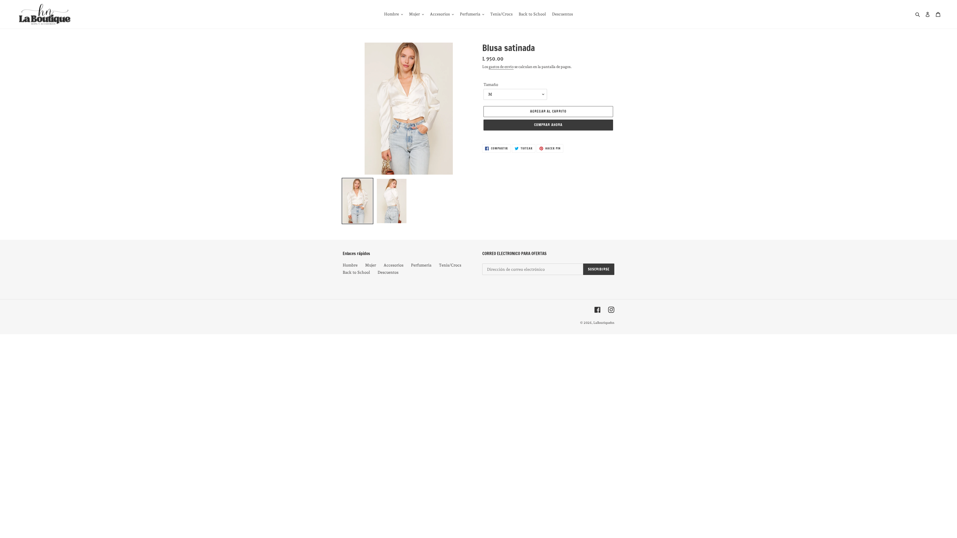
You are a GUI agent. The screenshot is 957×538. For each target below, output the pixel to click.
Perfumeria (421, 265)
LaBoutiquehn (603, 323)
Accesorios (393, 265)
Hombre (350, 265)
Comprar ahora (548, 124)
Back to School (356, 272)
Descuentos (388, 272)
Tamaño (490, 84)
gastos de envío (501, 67)
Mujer (370, 265)
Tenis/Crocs (450, 265)
